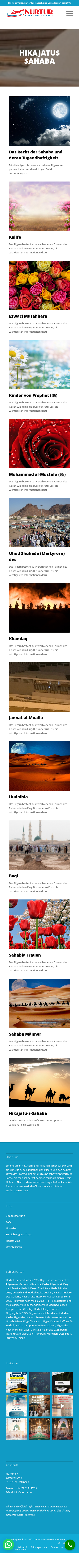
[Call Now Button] (70, 1545)
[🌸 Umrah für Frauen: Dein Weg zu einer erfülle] (62, 1429)
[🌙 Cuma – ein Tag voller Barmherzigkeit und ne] (16, 1405)
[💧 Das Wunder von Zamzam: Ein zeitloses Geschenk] (39, 1405)
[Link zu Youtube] (64, 1543)
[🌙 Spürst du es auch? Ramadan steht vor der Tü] (39, 1382)
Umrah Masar (29, 1510)
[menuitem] (68, 13)
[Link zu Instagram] (59, 1543)
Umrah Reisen (14, 1247)
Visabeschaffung (15, 1215)
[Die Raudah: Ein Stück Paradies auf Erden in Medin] (39, 1429)
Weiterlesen (22, 1190)
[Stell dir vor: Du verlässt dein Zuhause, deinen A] (16, 1429)
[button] (8, 1544)
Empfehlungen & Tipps (19, 1234)
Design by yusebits (15, 1539)
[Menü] (68, 13)
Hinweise (11, 1228)
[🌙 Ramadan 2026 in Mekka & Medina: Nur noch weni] (16, 1382)
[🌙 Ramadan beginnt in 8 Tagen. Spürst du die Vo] (62, 1382)
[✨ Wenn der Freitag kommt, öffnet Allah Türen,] (62, 1405)
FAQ (8, 1222)
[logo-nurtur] (33, 13)
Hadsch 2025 (13, 1240)
